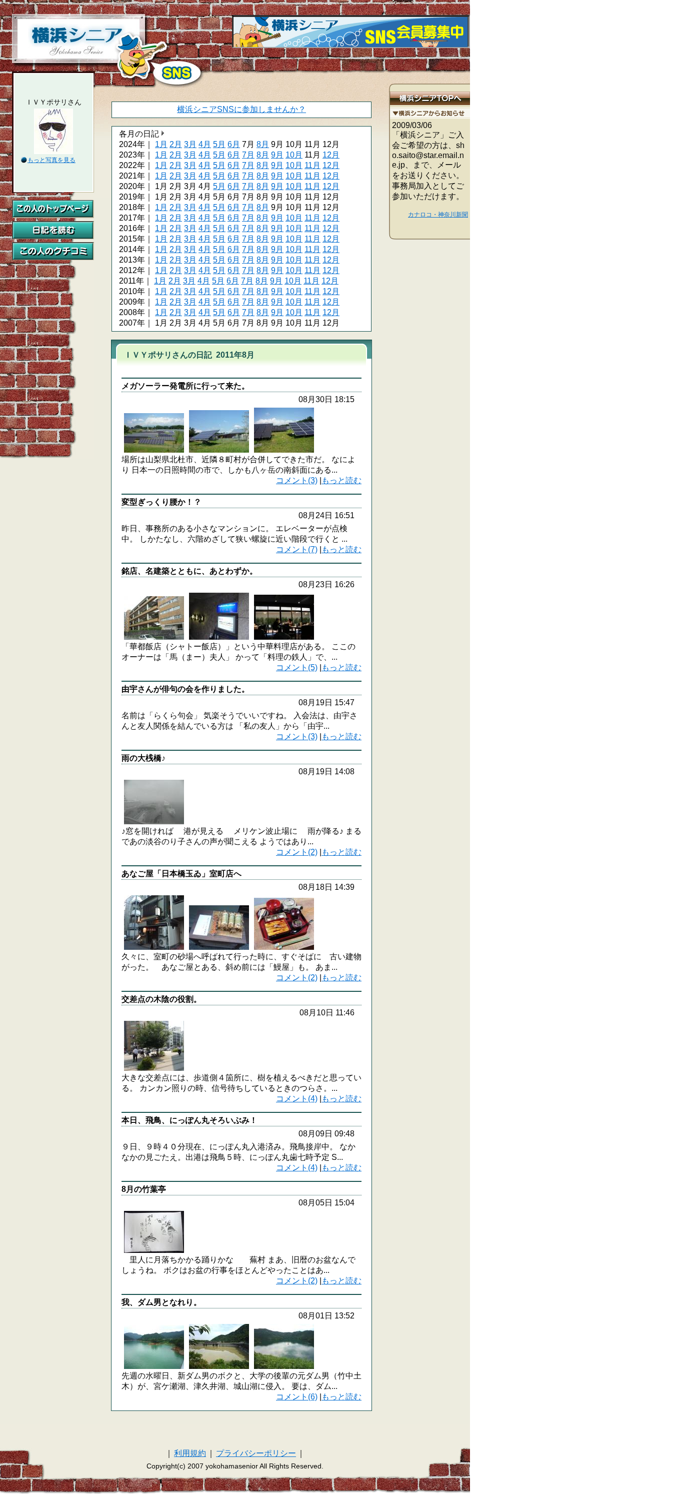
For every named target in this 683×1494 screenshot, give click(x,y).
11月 (312, 165)
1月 (161, 144)
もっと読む (342, 480)
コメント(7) (297, 549)
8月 (262, 144)
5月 (219, 144)
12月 (331, 155)
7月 (248, 155)
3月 (190, 144)
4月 (204, 144)
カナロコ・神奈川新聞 (438, 214)
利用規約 (190, 1453)
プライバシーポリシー (256, 1453)
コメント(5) (297, 667)
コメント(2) (297, 852)
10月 (294, 155)
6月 (234, 144)
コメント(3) (297, 480)
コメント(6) (297, 1396)
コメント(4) (297, 1098)
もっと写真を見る (52, 160)
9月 (277, 155)
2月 (176, 144)
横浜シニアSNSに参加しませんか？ (241, 109)
